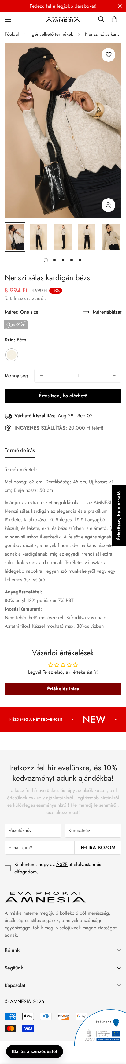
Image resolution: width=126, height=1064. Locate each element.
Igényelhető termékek (52, 34)
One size (15, 324)
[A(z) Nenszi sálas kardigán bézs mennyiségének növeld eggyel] (114, 375)
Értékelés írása (63, 688)
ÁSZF (62, 864)
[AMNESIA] (63, 19)
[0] (114, 19)
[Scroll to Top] (115, 1031)
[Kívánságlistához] (108, 55)
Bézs (12, 355)
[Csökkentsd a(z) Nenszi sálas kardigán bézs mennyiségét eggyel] (42, 375)
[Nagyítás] (108, 205)
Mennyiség (16, 375)
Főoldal (12, 34)
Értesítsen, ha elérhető (63, 395)
